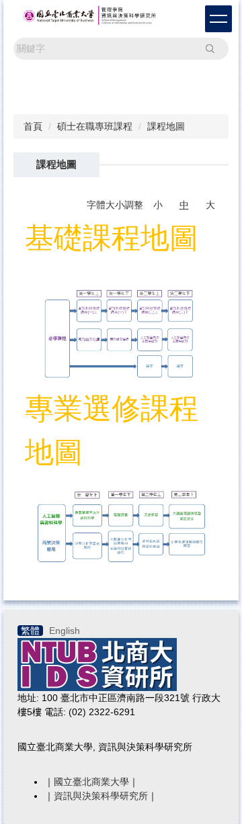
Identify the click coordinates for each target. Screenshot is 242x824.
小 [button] (158, 204)
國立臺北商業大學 (91, 781)
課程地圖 (166, 126)
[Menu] (218, 18)
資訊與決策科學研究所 (101, 795)
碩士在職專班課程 (94, 126)
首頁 (33, 126)
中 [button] (184, 204)
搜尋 (209, 48)
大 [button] (210, 204)
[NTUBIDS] (97, 664)
